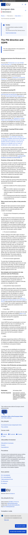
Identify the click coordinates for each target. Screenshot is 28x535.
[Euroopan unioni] (11, 4)
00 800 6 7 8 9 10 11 (14, 501)
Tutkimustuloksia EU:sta (7, 479)
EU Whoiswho (4, 481)
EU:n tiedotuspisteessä (8, 506)
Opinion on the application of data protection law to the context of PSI (14, 300)
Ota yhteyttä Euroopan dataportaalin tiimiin (11, 424)
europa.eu (12, 493)
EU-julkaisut (4, 483)
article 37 (21, 313)
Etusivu (3, 15)
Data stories (18, 15)
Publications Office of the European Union (12, 416)
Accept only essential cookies (17, 531)
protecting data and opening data (9, 94)
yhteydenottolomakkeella (13, 505)
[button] (25, 4)
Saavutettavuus (5, 447)
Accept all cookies (20, 526)
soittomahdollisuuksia (12, 503)
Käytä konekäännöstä (11, 33)
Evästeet (3, 445)
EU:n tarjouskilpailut (6, 477)
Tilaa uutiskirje (4, 427)
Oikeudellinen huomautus (7, 443)
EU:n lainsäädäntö (5, 475)
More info (6, 520)
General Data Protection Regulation (14, 96)
